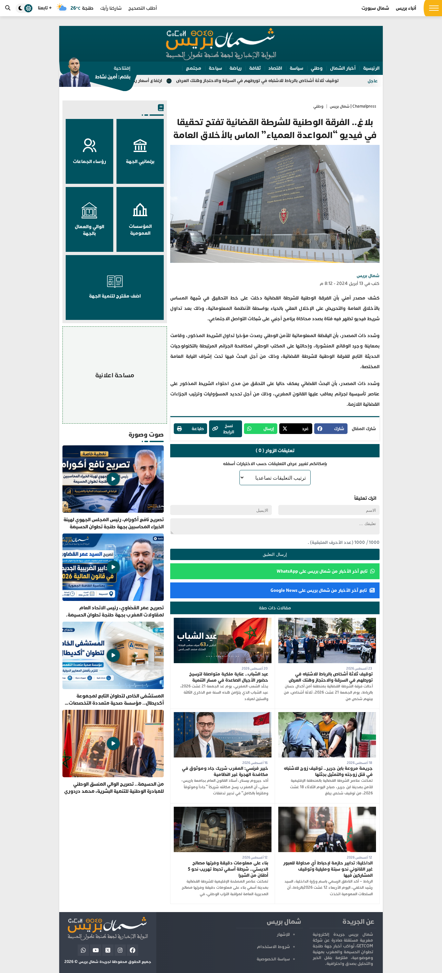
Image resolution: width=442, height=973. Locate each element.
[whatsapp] (83, 950)
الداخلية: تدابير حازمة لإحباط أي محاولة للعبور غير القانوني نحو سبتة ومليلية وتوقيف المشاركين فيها (328, 869)
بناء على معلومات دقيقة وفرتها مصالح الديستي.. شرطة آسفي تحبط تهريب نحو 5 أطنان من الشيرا (228, 869)
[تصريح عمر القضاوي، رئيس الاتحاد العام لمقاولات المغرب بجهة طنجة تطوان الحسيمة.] (113, 575)
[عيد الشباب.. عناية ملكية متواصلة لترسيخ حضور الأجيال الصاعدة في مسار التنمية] (222, 621)
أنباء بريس (406, 8)
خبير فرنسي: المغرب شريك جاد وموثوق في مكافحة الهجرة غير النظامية (225, 771)
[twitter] (108, 950)
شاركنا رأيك (111, 8)
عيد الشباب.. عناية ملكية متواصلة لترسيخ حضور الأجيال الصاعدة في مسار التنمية (228, 677)
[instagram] (120, 950)
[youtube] (95, 950)
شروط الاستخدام (273, 947)
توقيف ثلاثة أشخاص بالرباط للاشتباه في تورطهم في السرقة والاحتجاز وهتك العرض (305, 80)
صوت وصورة (146, 434)
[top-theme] (24, 8)
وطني (318, 106)
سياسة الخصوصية (273, 959)
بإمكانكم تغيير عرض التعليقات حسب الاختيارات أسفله (275, 464)
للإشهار (283, 934)
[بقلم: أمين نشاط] (94, 74)
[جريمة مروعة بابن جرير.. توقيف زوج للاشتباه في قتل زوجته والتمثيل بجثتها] (327, 715)
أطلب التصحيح (142, 8)
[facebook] (132, 950)
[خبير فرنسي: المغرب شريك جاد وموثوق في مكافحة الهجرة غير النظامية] (222, 715)
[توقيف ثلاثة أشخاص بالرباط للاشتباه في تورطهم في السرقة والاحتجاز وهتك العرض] (327, 621)
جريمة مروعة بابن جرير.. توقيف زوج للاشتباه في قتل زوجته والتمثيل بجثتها (328, 771)
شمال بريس (368, 276)
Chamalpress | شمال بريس (353, 106)
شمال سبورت (375, 8)
